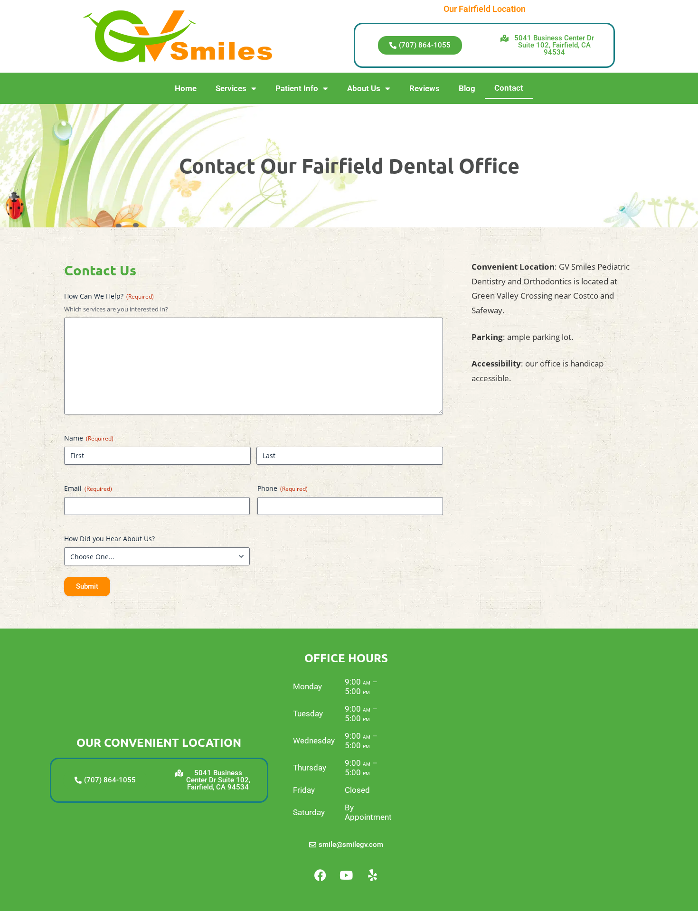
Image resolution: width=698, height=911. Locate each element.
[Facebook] (320, 875)
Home (186, 88)
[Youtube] (346, 875)
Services (231, 88)
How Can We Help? (109, 296)
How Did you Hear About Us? (109, 538)
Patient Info (296, 88)
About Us (363, 88)
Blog (467, 88)
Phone (282, 488)
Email (88, 488)
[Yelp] (372, 875)
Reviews (424, 88)
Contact (508, 88)
